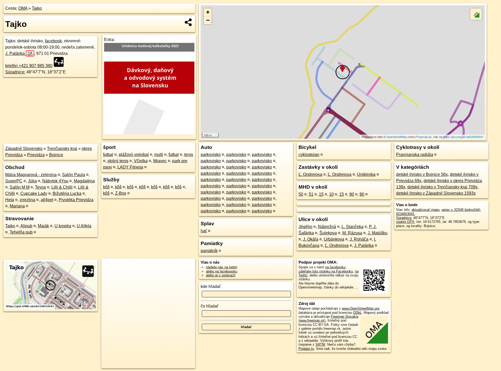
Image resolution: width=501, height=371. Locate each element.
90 (351, 194)
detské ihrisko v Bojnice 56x (422, 174)
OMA (22, 8)
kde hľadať (211, 286)
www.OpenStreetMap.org (360, 308)
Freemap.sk (424, 137)
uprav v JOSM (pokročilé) (461, 210)
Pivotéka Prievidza (76, 200)
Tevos (40, 187)
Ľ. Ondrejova (310, 174)
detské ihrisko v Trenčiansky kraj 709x (442, 187)
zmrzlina (27, 200)
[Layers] (476, 14)
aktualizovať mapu (425, 210)
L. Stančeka (352, 226)
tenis (188, 154)
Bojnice (56, 155)
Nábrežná (327, 226)
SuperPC (13, 181)
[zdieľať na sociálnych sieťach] (188, 22)
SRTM (320, 344)
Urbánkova (334, 239)
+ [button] (208, 12)
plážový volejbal (134, 154)
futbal (108, 154)
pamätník (209, 250)
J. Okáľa (310, 239)
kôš (106, 187)
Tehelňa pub (21, 232)
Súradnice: (15, 72)
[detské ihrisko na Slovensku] (60, 62)
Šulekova (328, 233)
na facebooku (335, 267)
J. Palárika (19, 53)
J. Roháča (359, 239)
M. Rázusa (352, 233)
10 (331, 194)
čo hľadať (209, 306)
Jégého (305, 226)
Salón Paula (73, 174)
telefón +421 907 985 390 (28, 65)
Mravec (160, 161)
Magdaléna (84, 181)
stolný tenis (118, 161)
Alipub (26, 226)
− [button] (208, 20)
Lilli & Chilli (62, 187)
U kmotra (63, 226)
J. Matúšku (377, 233)
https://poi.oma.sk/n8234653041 (463, 137)
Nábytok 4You (55, 181)
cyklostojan (309, 154)
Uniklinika (366, 174)
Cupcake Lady (33, 193)
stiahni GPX (405, 222)
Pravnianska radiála (414, 154)
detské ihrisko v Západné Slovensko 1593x (436, 193)
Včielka (141, 161)
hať (204, 231)
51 (311, 194)
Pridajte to (306, 349)
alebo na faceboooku (221, 271)
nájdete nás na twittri (221, 267)
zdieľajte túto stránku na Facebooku (326, 271)
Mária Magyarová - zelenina (31, 174)
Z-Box (120, 193)
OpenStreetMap (396, 137)
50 (301, 194)
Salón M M (19, 187)
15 (321, 194)
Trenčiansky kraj (62, 148)
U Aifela (84, 226)
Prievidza (36, 155)
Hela (9, 200)
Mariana (17, 206)
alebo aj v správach (220, 275)
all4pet (47, 200)
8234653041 (405, 214)
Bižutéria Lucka (67, 193)
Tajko (37, 8)
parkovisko (211, 154)
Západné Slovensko (24, 148)
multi (158, 154)
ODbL (357, 313)
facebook (53, 41)
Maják (43, 226)
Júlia (32, 181)
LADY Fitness (130, 167)
